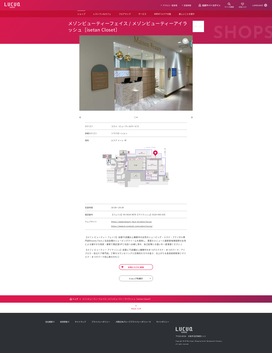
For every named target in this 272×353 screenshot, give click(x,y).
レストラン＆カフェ (102, 13)
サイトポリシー (162, 322)
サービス (142, 13)
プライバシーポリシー (101, 322)
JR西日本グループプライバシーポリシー (132, 322)
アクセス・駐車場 (170, 5)
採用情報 (63, 322)
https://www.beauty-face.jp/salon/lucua (131, 221)
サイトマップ (80, 322)
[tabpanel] (136, 73)
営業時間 (187, 5)
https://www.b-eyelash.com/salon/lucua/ (132, 226)
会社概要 (49, 322)
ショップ (81, 13)
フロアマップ (125, 13)
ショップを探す (136, 278)
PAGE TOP (136, 309)
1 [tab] (135, 117)
